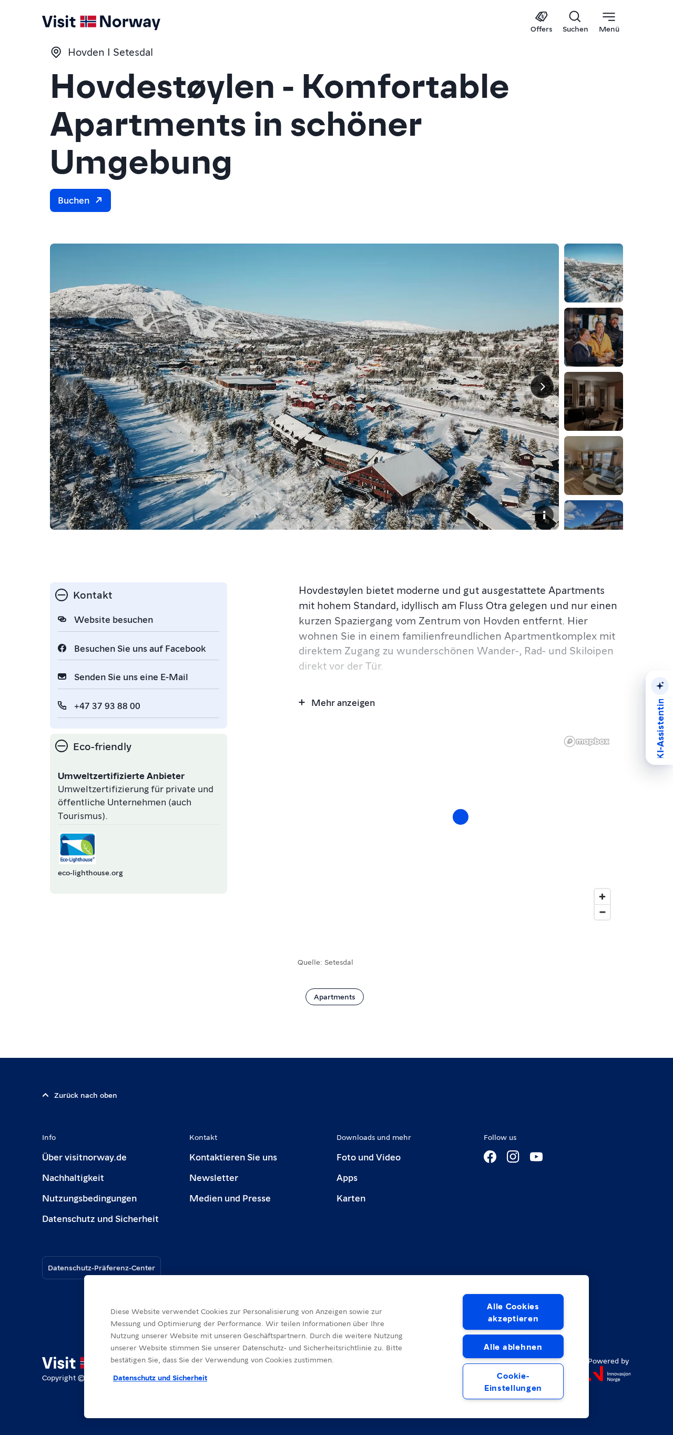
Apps (347, 1177)
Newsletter (213, 1177)
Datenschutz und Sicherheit (100, 1218)
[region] (336, 1346)
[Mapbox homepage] (587, 741)
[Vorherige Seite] (66, 386)
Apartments (334, 996)
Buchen (73, 200)
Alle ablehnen (513, 1346)
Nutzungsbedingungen (89, 1197)
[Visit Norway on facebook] (490, 1156)
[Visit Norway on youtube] (536, 1156)
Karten (350, 1197)
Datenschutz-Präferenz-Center (101, 1267)
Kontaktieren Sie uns (233, 1156)
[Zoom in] (602, 896)
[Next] (542, 386)
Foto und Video (368, 1156)
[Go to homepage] (118, 22)
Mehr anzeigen (343, 702)
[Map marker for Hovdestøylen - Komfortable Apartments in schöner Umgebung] (460, 817)
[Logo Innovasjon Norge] (609, 1374)
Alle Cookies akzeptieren (513, 1311)
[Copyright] (544, 515)
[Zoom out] (602, 911)
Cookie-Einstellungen (513, 1381)
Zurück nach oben (85, 1094)
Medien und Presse (230, 1197)
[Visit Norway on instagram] (513, 1156)
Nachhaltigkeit (73, 1177)
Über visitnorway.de (84, 1156)
